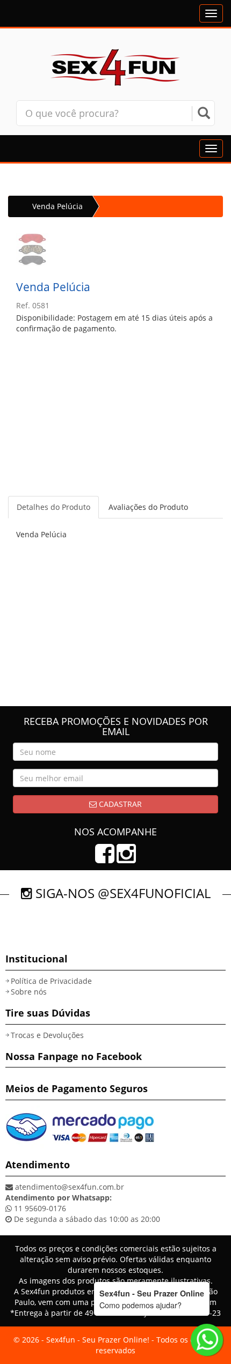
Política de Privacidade (51, 981)
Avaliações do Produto (148, 507)
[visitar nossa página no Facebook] (104, 859)
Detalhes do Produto (53, 507)
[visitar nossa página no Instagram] (126, 859)
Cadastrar (119, 804)
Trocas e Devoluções (47, 1035)
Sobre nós (29, 992)
